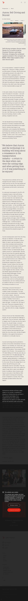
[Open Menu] (25, 2)
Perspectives (5, 8)
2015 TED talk (18, 354)
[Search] (22, 2)
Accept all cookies (14, 510)
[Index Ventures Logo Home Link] (3, 2)
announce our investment (14, 136)
